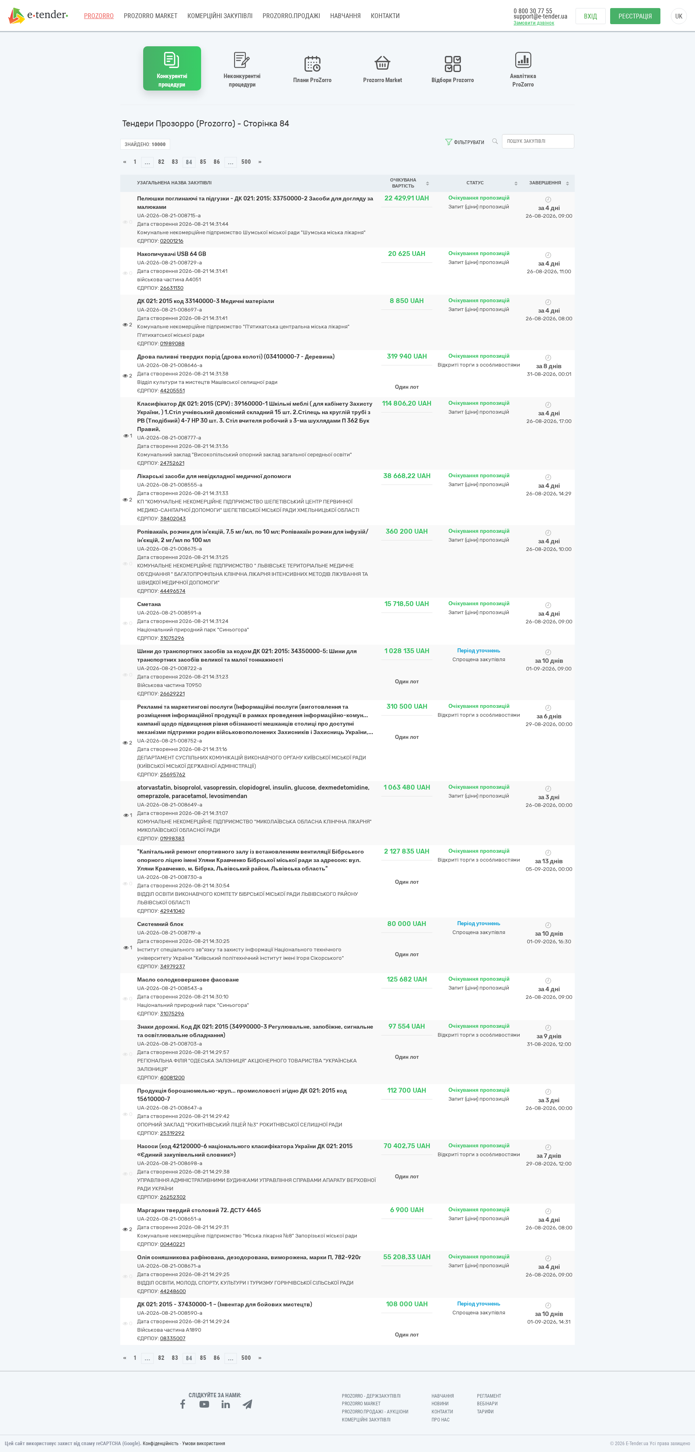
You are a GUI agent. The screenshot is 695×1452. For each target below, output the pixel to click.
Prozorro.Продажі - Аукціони (375, 1412)
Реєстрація (635, 16)
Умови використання (203, 1443)
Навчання (345, 16)
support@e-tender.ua (541, 16)
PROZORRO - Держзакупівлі (371, 1396)
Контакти (385, 16)
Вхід (590, 16)
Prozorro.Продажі (291, 16)
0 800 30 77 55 (533, 11)
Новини (440, 1404)
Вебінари (487, 1404)
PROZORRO (99, 16)
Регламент (489, 1396)
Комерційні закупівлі (220, 16)
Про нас (441, 1420)
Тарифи (485, 1412)
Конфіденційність (161, 1443)
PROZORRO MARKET (150, 16)
